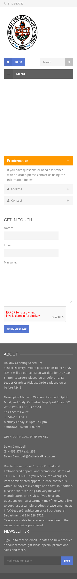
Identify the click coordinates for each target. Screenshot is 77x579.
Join (67, 560)
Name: (8, 228)
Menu (20, 74)
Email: (8, 245)
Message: (10, 262)
